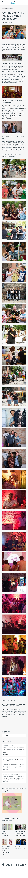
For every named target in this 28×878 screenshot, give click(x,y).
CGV (2, 870)
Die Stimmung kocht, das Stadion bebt (12, 101)
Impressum (4, 868)
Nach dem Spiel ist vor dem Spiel (13, 137)
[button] (23, 3)
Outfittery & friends (7, 8)
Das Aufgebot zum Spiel (11, 63)
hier (18, 706)
